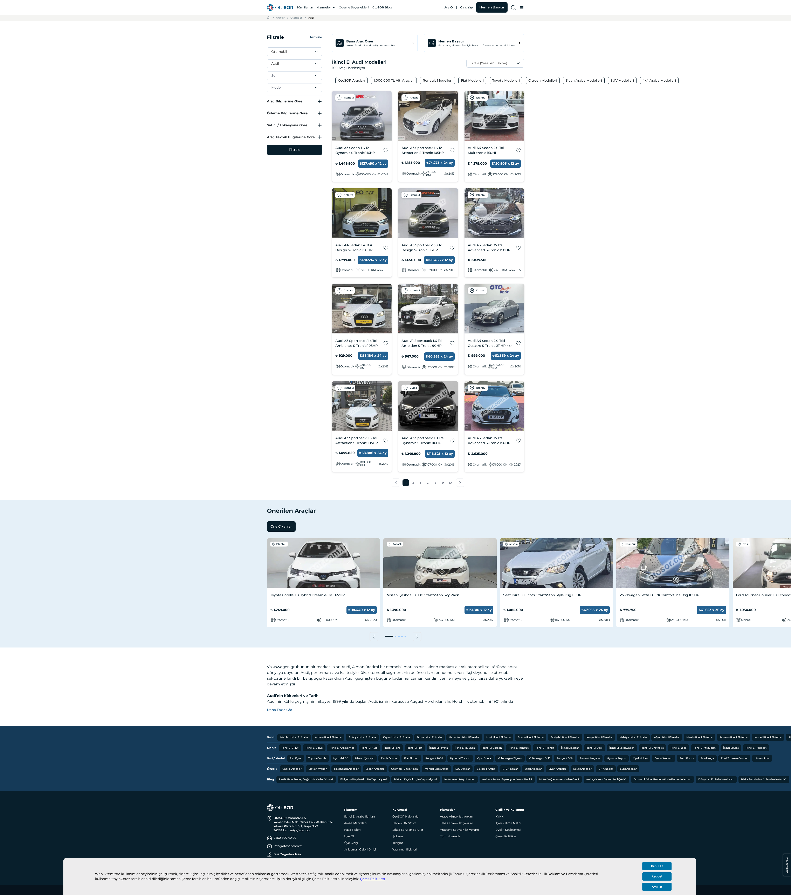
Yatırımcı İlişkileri (404, 849)
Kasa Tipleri (352, 830)
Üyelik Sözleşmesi (508, 830)
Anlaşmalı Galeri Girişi (360, 849)
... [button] (428, 482)
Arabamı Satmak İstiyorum (459, 830)
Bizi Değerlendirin (287, 854)
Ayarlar (657, 886)
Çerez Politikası (372, 879)
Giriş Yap (466, 7)
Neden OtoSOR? (404, 823)
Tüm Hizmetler (451, 836)
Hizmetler (323, 7)
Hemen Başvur (491, 7)
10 (450, 482)
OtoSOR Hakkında (405, 816)
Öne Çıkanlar (281, 526)
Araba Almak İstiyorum (456, 816)
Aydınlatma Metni (508, 823)
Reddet (657, 876)
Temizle (316, 37)
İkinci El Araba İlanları (359, 816)
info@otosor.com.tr (288, 846)
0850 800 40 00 (285, 838)
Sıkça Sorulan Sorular (407, 830)
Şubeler (397, 836)
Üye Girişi (351, 843)
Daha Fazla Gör (279, 710)
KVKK (499, 816)
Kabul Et (657, 866)
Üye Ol (449, 7)
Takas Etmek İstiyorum (456, 823)
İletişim (397, 843)
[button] (396, 483)
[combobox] (272, 51)
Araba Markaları (355, 823)
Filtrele (294, 150)
